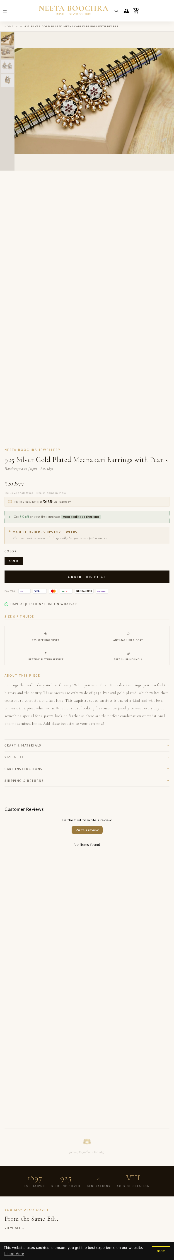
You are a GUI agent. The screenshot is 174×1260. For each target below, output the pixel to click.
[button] (5, 11)
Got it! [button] (161, 1251)
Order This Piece (87, 577)
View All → (15, 1228)
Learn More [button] (14, 1254)
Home (9, 26)
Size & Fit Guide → (21, 616)
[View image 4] (7, 80)
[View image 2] (7, 52)
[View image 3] (7, 66)
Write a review (87, 830)
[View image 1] (7, 38)
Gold (13, 561)
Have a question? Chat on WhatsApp (44, 604)
